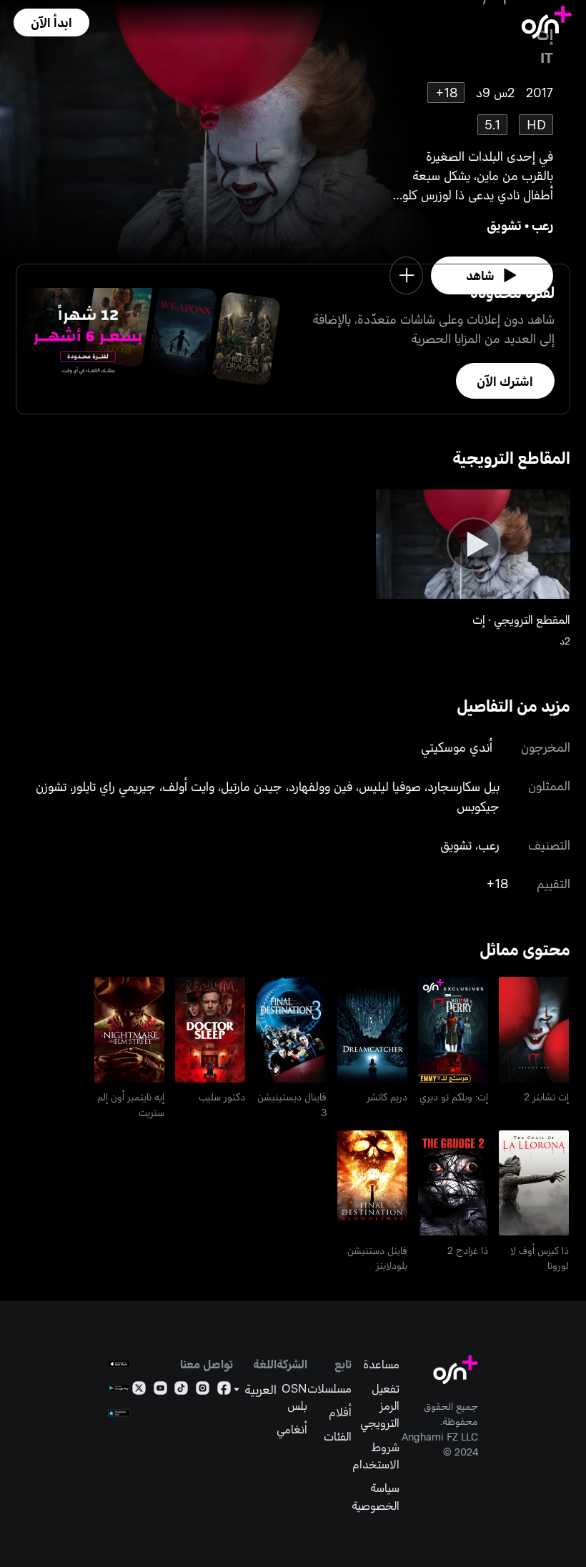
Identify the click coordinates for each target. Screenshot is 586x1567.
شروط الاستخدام (375, 1455)
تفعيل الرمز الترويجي (379, 1405)
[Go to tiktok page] (181, 1390)
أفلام (340, 1411)
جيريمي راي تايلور (114, 786)
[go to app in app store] (119, 1364)
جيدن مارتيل (251, 786)
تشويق (504, 225)
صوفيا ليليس (390, 786)
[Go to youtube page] (160, 1390)
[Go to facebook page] (224, 1390)
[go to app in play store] (119, 1388)
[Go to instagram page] (203, 1390)
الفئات (338, 1435)
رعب (542, 225)
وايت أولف (188, 786)
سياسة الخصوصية (375, 1495)
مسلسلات (329, 1387)
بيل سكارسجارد (463, 786)
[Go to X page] (139, 1390)
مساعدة (381, 1363)
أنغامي (292, 1428)
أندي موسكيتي (456, 746)
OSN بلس (294, 1396)
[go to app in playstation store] (119, 1413)
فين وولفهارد (320, 786)
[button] (51, 22)
